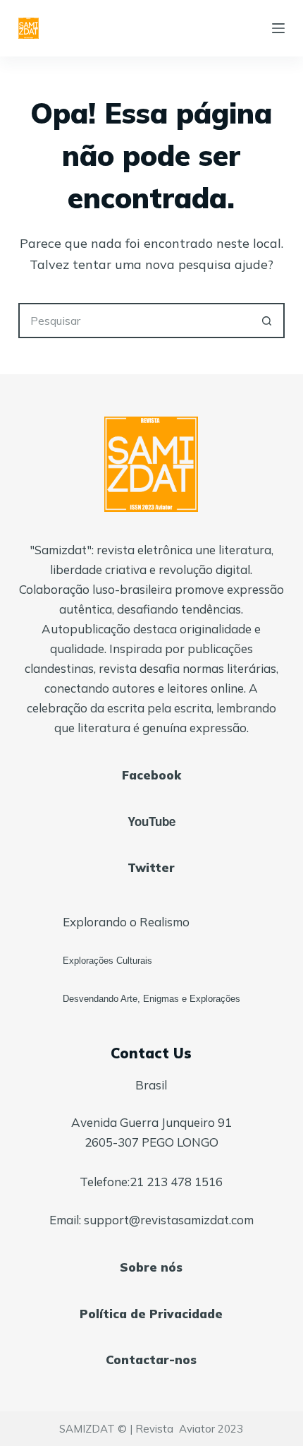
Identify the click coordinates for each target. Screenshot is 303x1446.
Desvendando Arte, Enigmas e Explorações (151, 998)
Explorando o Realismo (126, 921)
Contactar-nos (151, 1359)
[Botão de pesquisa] (267, 320)
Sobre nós (151, 1267)
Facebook (151, 774)
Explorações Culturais (107, 960)
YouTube (151, 821)
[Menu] (278, 28)
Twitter (151, 867)
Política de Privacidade (151, 1313)
